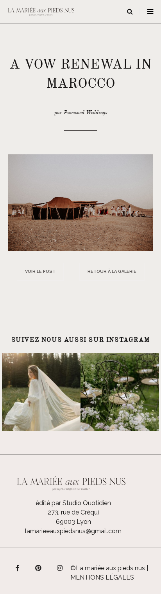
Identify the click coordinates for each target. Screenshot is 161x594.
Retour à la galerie (112, 271)
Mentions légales (102, 577)
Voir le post (40, 271)
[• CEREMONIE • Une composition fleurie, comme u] (119, 392)
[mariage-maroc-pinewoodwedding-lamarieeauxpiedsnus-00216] (80, 202)
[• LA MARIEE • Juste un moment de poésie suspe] (41, 392)
